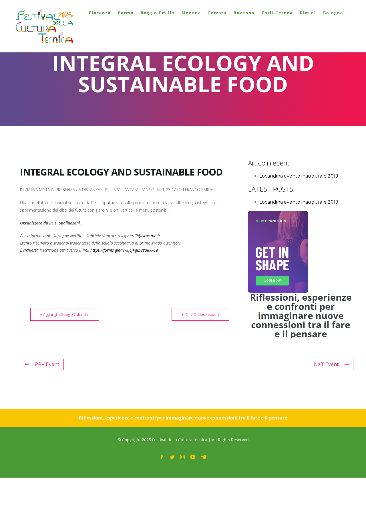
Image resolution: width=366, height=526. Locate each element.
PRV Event (47, 364)
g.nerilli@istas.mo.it (142, 236)
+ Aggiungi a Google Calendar (64, 314)
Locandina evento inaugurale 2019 (298, 176)
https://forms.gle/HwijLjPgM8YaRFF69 (123, 250)
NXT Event (326, 364)
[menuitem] (100, 13)
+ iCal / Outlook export (200, 314)
